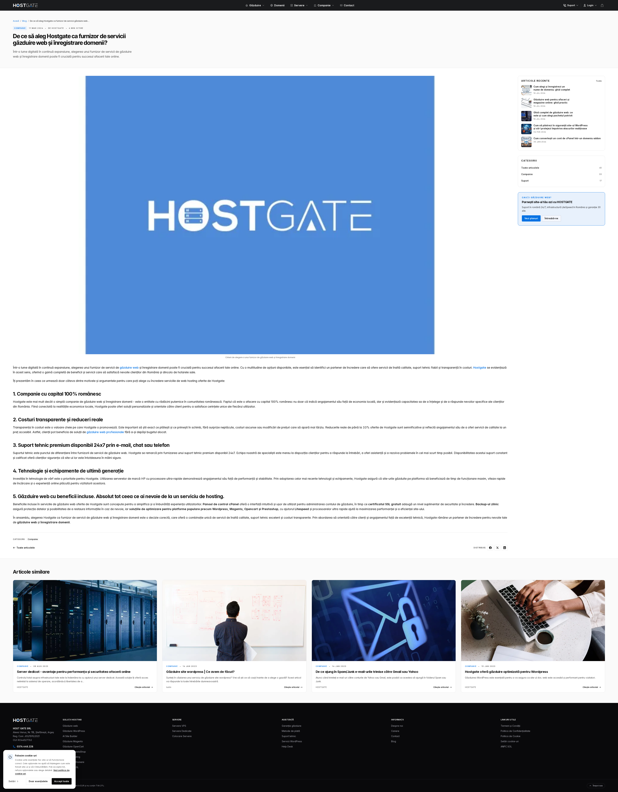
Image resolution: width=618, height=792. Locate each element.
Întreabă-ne (551, 218)
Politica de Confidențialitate (515, 731)
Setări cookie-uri (510, 741)
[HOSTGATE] (25, 5)
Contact (349, 5)
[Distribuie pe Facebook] (490, 548)
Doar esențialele (38, 781)
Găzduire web (70, 725)
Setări (12, 781)
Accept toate (61, 781)
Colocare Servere (182, 736)
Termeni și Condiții (510, 725)
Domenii (279, 5)
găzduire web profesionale (105, 432)
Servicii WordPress (292, 741)
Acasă (16, 21)
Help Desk (287, 746)
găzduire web (129, 367)
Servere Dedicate (181, 731)
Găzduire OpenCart (73, 746)
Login (590, 5)
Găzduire (255, 5)
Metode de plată (291, 731)
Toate (599, 81)
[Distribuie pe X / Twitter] (497, 548)
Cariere (395, 731)
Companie (324, 5)
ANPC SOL (506, 746)
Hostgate (479, 367)
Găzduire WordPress (74, 731)
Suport (571, 5)
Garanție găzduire (291, 725)
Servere (299, 5)
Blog (24, 21)
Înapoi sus (598, 785)
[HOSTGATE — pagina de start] (25, 720)
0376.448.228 (25, 746)
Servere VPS (179, 725)
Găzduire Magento (73, 741)
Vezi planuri (531, 218)
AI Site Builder (70, 736)
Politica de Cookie (510, 736)
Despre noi (397, 725)
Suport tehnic (289, 736)
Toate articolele (25, 547)
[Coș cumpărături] (602, 5)
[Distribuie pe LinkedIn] (504, 548)
